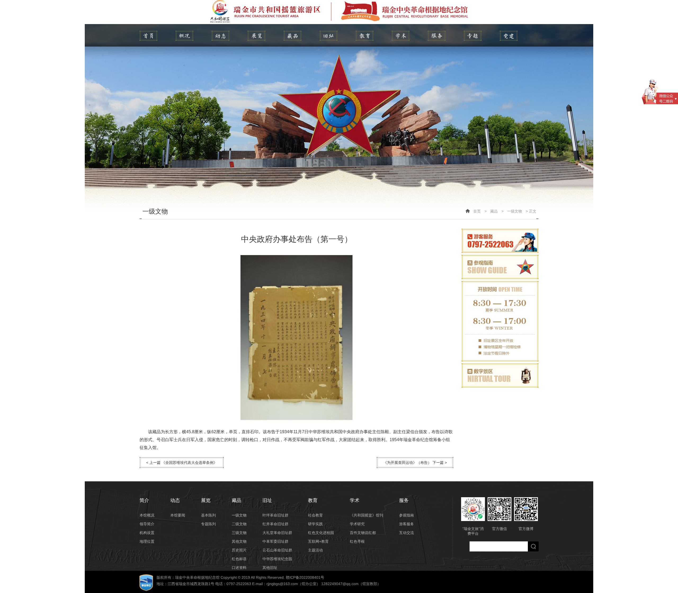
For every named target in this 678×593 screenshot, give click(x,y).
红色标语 (239, 559)
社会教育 (315, 515)
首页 (477, 211)
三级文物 (239, 533)
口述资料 (239, 567)
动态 (220, 36)
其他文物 (239, 541)
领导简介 (147, 524)
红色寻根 (357, 541)
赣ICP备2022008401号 (305, 577)
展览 (256, 36)
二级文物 (239, 524)
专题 (472, 36)
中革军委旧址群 (275, 541)
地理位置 (147, 541)
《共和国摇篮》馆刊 (366, 515)
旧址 (328, 36)
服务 (436, 36)
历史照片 (239, 550)
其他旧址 (269, 567)
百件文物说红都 (363, 533)
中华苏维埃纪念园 (277, 559)
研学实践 (315, 524)
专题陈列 (208, 524)
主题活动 (315, 550)
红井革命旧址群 (275, 524)
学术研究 (357, 524)
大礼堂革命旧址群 (277, 533)
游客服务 (406, 524)
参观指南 (406, 515)
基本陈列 (208, 515)
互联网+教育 (318, 541)
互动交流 (406, 533)
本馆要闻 (177, 515)
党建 (509, 36)
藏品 (292, 36)
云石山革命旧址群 (277, 550)
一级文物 (514, 211)
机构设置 (147, 533)
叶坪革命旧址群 (275, 515)
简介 (184, 36)
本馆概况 (147, 515)
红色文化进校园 (321, 533)
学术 (400, 36)
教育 (364, 36)
